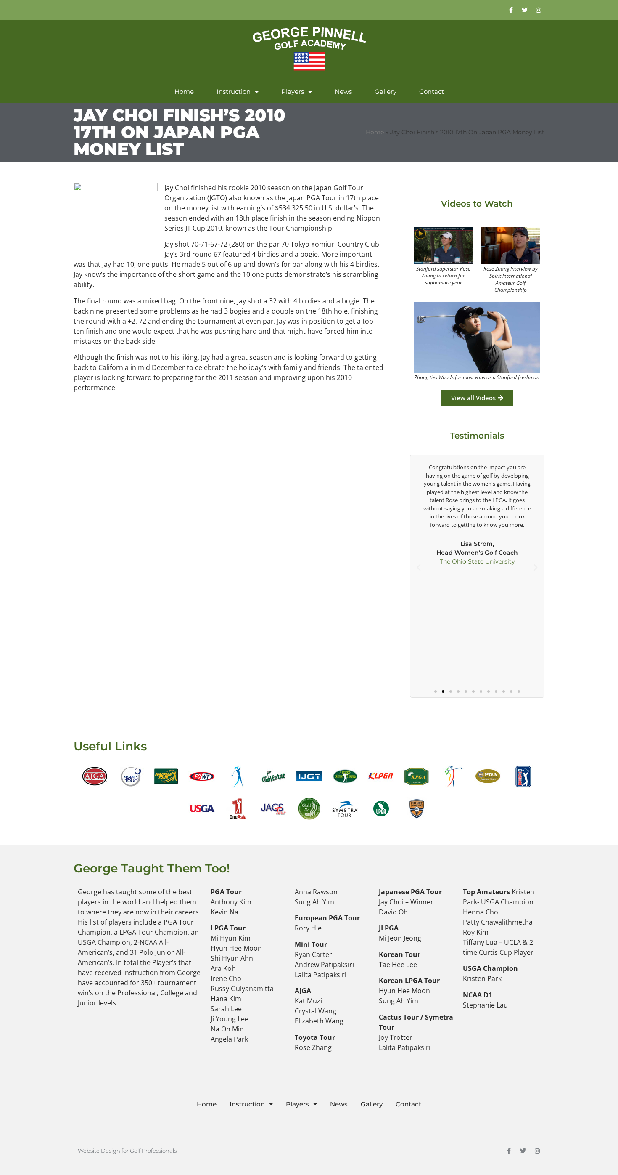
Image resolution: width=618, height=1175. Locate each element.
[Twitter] (525, 10)
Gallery (385, 92)
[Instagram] (538, 10)
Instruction (234, 92)
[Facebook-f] (509, 1151)
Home (184, 92)
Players (292, 92)
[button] (419, 568)
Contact (431, 92)
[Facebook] (511, 10)
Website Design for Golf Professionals (127, 1150)
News (343, 92)
